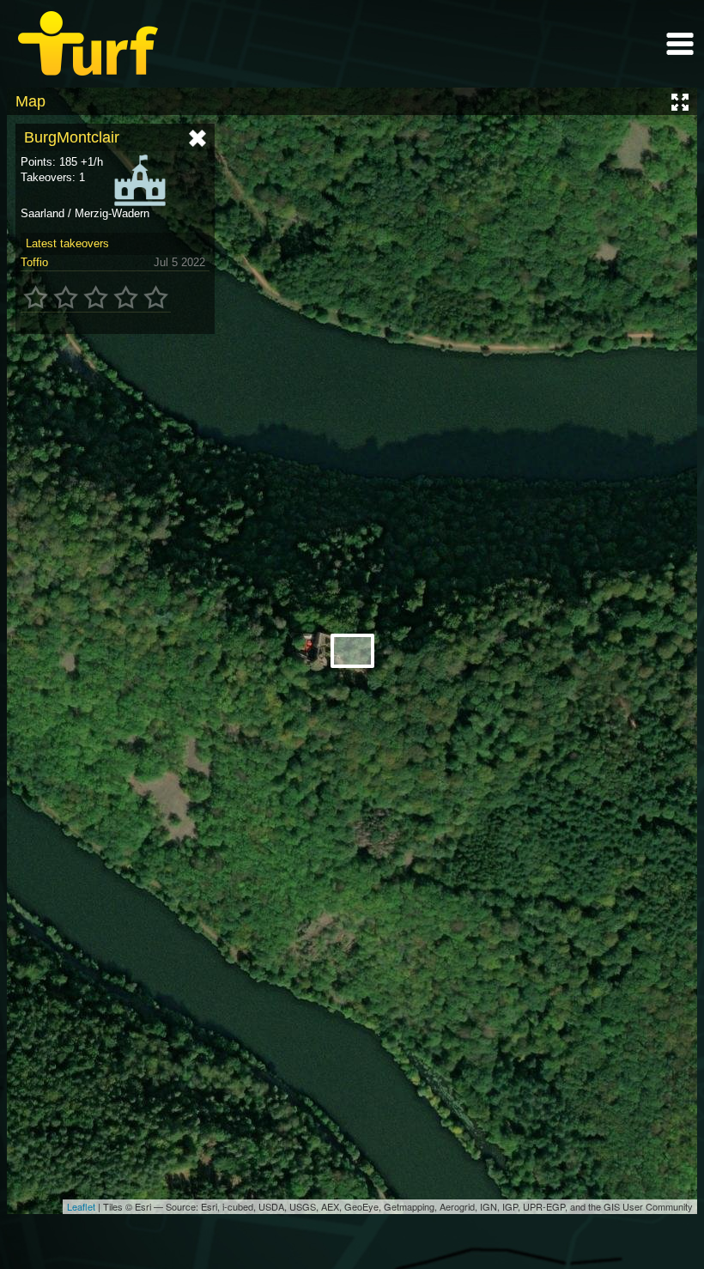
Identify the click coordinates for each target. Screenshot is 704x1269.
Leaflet (81, 1206)
